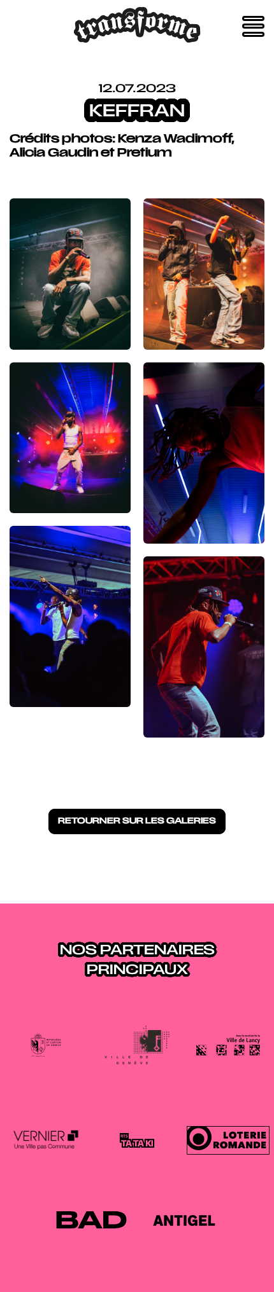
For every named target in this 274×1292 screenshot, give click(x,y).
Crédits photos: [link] (64, 140)
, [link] (232, 140)
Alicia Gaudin (54, 154)
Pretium (143, 154)
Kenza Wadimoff (174, 140)
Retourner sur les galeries (137, 821)
